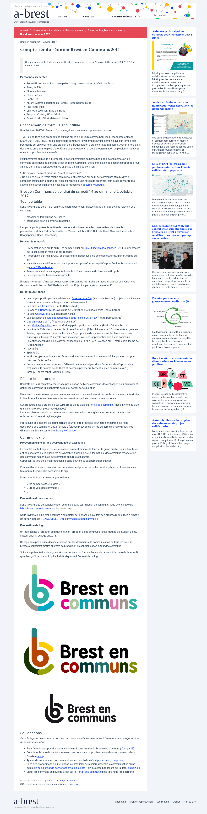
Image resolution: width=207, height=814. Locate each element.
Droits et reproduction (141, 801)
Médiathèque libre (42, 325)
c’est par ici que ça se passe (107, 760)
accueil (64, 16)
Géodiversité (42, 313)
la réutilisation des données (100, 248)
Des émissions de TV (39, 321)
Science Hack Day (82, 298)
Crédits (176, 801)
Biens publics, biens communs (105, 30)
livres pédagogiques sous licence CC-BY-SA (72, 317)
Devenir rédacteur (125, 16)
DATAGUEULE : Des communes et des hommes (69, 518)
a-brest (31, 13)
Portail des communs (101, 404)
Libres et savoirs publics (47, 30)
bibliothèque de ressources (35, 508)
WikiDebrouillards (45, 310)
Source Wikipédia (94, 184)
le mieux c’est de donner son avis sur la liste (60, 767)
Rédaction (120, 801)
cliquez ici (133, 767)
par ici (39, 756)
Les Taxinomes (45, 306)
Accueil (24, 30)
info (76, 784)
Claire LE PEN (56, 780)
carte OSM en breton (41, 267)
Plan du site (190, 801)
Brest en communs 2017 (35, 34)
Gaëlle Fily (69, 780)
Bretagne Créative (65, 430)
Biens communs (74, 30)
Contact (90, 16)
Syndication (163, 801)
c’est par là (127, 748)
